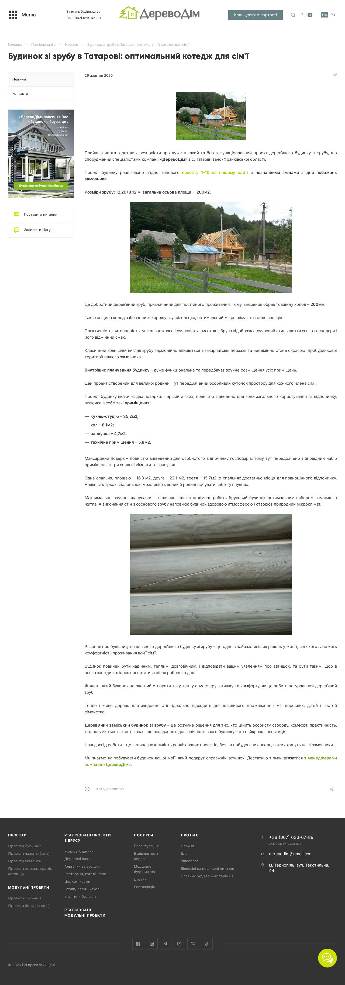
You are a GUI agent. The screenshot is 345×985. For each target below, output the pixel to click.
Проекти (17, 835)
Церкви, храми (77, 881)
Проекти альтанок (24, 861)
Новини (187, 846)
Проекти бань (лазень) (28, 905)
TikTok (207, 943)
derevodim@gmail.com (291, 853)
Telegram (165, 943)
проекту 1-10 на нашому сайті (216, 172)
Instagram (152, 943)
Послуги (143, 835)
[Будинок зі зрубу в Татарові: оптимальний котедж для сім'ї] (211, 116)
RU (332, 15)
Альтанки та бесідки (82, 866)
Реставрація (144, 887)
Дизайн (140, 879)
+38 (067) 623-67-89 (83, 18)
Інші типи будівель (80, 896)
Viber (193, 943)
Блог (185, 853)
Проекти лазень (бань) (28, 853)
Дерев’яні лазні (77, 859)
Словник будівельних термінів (207, 876)
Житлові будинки (79, 851)
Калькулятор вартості (255, 14)
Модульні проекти (28, 887)
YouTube (179, 943)
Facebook (138, 943)
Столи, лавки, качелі (82, 889)
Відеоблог (189, 861)
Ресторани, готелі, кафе (85, 874)
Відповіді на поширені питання (207, 868)
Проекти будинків (25, 846)
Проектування (146, 846)
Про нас (190, 835)
